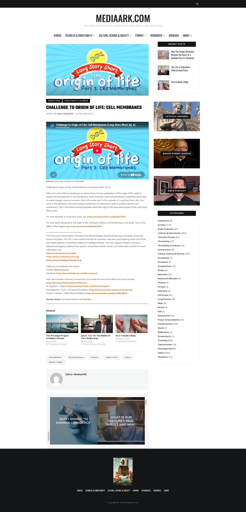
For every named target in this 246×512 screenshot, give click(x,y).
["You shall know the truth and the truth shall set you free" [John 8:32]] (123, 459)
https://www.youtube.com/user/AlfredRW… (107, 293)
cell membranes (55, 357)
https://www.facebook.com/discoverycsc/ (77, 273)
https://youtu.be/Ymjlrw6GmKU (86, 226)
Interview (162, 291)
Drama (161, 270)
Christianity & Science (76, 101)
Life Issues (163, 295)
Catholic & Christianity (78, 35)
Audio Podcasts (166, 229)
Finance (162, 282)
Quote (161, 328)
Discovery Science (76, 357)
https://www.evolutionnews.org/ (62, 256)
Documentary (164, 266)
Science (128, 357)
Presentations (165, 324)
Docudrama (163, 258)
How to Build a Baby (125, 335)
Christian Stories (166, 237)
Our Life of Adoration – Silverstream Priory (181, 68)
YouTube (79, 181)
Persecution (164, 315)
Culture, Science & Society (114, 35)
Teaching (162, 340)
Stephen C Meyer (56, 362)
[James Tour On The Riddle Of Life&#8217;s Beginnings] (97, 324)
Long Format (164, 299)
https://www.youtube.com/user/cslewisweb (110, 289)
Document (163, 262)
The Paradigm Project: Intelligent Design (57, 337)
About (186, 35)
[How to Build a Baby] (131, 324)
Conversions (164, 249)
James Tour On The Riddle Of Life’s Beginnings (95, 337)
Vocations (163, 357)
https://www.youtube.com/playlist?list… (107, 216)
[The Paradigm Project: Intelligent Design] (62, 324)
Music (160, 303)
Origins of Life (111, 357)
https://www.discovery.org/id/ (61, 253)
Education (163, 274)
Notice (161, 307)
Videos (57, 35)
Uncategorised (165, 348)
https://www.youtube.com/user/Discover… (67, 282)
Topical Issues (165, 344)
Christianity (164, 241)
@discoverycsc (61, 269)
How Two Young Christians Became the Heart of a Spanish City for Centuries (182, 55)
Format (139, 35)
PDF (160, 311)
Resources (156, 35)
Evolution (95, 357)
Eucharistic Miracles (168, 278)
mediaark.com (123, 18)
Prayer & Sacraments (169, 319)
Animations (54, 101)
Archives (174, 35)
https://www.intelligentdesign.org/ (63, 260)
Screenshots (164, 336)
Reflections (163, 332)
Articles (162, 225)
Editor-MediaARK (65, 113)
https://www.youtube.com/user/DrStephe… (88, 286)
